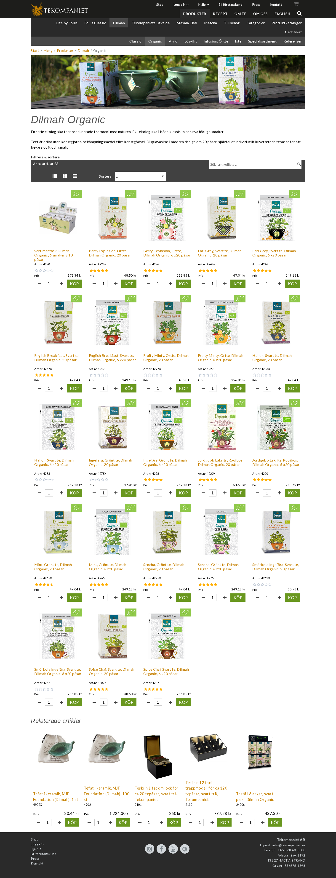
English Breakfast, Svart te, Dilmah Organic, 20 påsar (56, 357)
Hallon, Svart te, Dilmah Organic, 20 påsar (272, 357)
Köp (74, 283)
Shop (160, 4)
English (282, 14)
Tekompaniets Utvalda (151, 23)
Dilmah (119, 23)
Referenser (292, 41)
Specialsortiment (262, 41)
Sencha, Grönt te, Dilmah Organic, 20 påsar (163, 566)
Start (35, 50)
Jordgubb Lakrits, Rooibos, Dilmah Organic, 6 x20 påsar (276, 462)
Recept (220, 14)
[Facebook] (162, 849)
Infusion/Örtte (216, 41)
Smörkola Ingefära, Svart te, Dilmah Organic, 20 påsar (275, 566)
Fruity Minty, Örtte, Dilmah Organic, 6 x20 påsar (220, 357)
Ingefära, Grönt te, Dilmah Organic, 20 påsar (110, 462)
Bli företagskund (230, 4)
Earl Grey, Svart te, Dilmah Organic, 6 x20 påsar (274, 252)
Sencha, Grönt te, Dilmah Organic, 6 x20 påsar (218, 566)
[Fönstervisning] (65, 176)
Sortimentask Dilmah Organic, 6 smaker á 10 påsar (53, 255)
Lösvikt (190, 41)
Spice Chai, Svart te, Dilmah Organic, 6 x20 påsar (166, 671)
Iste (238, 41)
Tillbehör (232, 23)
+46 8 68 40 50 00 (291, 850)
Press (256, 4)
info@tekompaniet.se (288, 845)
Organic (155, 41)
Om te (241, 14)
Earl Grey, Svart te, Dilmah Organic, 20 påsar (220, 252)
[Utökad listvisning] (75, 176)
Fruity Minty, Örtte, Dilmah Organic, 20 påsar (166, 357)
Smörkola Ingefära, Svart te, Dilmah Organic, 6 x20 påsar (58, 671)
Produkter (194, 14)
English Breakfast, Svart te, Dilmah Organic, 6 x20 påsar (112, 357)
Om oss (260, 14)
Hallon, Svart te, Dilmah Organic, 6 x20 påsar (54, 462)
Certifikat (293, 32)
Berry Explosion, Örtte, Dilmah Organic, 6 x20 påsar (167, 252)
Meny (48, 50)
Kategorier (255, 23)
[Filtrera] (299, 164)
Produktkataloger (287, 23)
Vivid (173, 41)
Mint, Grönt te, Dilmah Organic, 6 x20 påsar (107, 566)
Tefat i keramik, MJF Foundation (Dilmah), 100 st (106, 794)
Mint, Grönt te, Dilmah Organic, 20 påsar (53, 566)
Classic (135, 41)
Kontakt (276, 4)
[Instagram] (150, 849)
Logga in (180, 4)
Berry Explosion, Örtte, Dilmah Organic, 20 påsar (110, 252)
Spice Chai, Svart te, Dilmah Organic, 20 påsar (111, 671)
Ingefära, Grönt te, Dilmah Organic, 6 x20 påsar (165, 462)
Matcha (210, 23)
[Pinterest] (185, 849)
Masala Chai (186, 23)
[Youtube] (173, 849)
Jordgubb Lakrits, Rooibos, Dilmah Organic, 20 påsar (220, 462)
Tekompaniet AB (291, 839)
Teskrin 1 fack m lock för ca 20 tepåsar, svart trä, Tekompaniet (157, 794)
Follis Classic (95, 23)
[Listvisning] (55, 176)
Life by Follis (66, 23)
